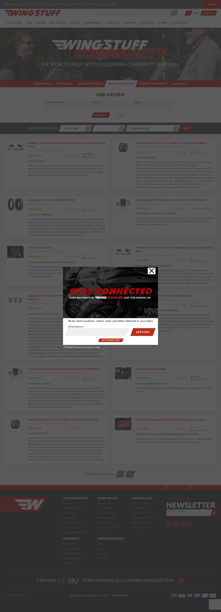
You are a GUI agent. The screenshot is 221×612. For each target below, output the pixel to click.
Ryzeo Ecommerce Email (88, 347)
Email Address (76, 326)
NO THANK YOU (111, 340)
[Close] (152, 271)
